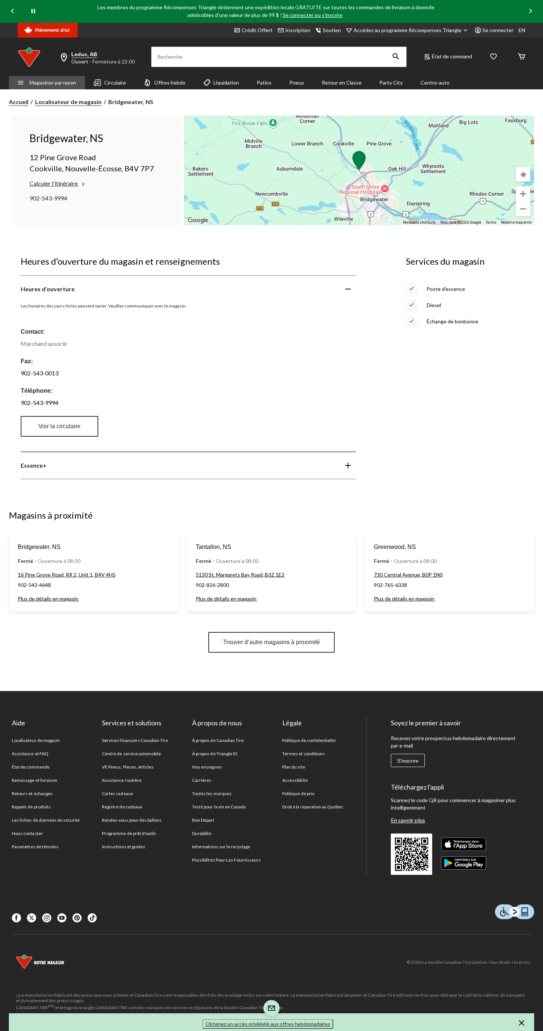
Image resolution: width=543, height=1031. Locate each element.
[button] (396, 56)
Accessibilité (295, 780)
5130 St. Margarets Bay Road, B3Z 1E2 (240, 574)
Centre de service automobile (131, 753)
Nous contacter (27, 833)
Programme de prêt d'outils (129, 833)
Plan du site (293, 767)
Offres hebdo (169, 82)
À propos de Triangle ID (214, 753)
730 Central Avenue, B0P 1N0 (408, 574)
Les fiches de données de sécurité (46, 820)
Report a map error (516, 222)
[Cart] (521, 57)
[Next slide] (530, 11)
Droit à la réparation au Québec (312, 807)
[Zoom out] (523, 209)
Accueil (18, 101)
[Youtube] (61, 917)
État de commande (30, 767)
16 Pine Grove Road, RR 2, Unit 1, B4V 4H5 (67, 574)
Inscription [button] (297, 30)
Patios (264, 82)
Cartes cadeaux (117, 793)
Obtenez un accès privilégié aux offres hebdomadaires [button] (267, 1024)
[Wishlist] (493, 57)
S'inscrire (408, 761)
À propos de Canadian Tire (218, 740)
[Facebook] (16, 917)
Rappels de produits (31, 807)
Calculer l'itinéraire (54, 183)
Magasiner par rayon (53, 82)
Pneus (296, 82)
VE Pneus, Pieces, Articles (128, 767)
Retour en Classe (342, 82)
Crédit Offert (257, 30)
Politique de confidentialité (309, 740)
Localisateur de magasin (68, 101)
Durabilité (201, 833)
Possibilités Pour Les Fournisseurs (226, 860)
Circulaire (115, 82)
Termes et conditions (303, 753)
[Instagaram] (46, 917)
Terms (491, 222)
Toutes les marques (212, 793)
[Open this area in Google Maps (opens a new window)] (198, 220)
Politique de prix (298, 793)
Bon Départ (203, 820)
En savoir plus (408, 820)
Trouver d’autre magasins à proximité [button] (271, 642)
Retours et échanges (32, 793)
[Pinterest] (77, 917)
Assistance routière (121, 780)
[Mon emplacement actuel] (523, 174)
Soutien (332, 30)
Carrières (201, 780)
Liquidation (226, 82)
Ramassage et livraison (34, 780)
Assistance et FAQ (30, 753)
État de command (452, 56)
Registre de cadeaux (122, 807)
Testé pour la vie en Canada (219, 807)
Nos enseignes (207, 767)
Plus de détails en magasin (48, 598)
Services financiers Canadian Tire (135, 740)
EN (522, 30)
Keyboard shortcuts (419, 222)
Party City (391, 82)
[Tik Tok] (92, 917)
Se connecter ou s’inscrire (312, 15)
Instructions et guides (123, 846)
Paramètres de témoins (35, 846)
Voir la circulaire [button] (59, 426)
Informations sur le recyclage (221, 846)
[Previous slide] (12, 11)
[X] (31, 917)
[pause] (33, 11)
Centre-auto (435, 82)
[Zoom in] (523, 193)
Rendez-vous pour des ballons (131, 820)
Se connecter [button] (497, 30)
